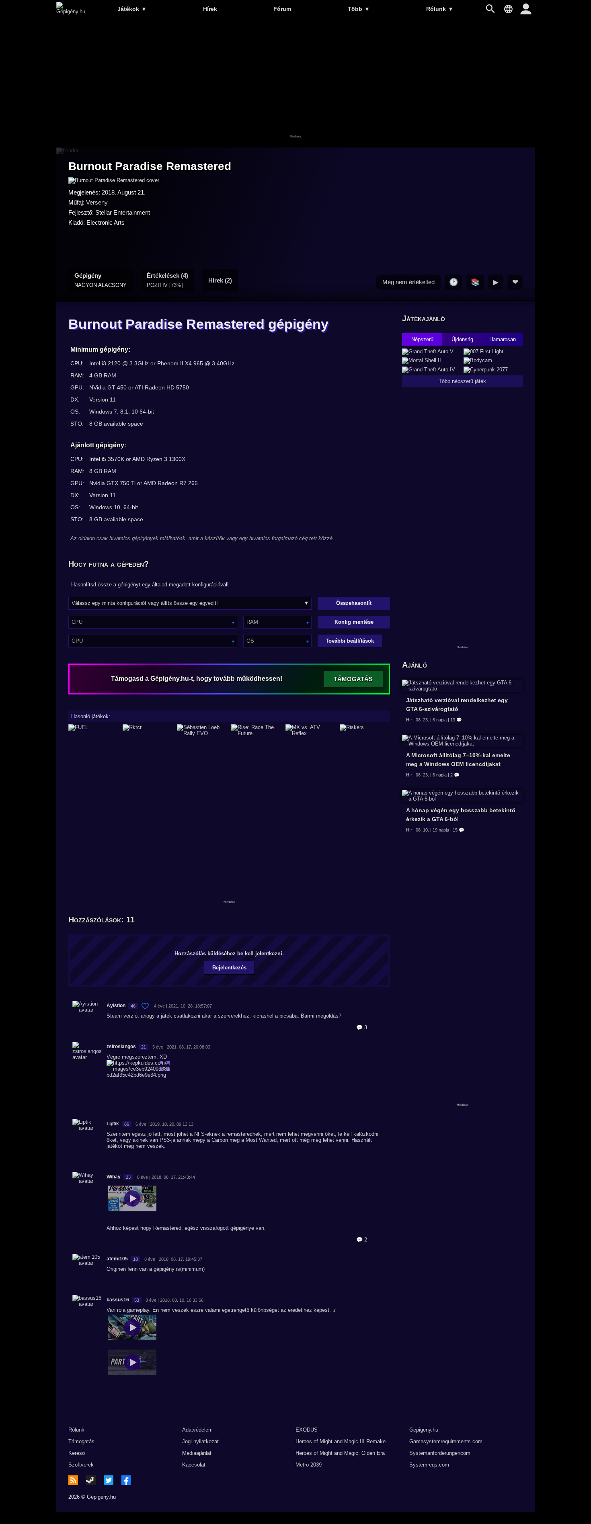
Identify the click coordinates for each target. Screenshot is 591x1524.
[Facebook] (126, 1480)
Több (359, 9)
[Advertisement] (295, 83)
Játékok (132, 9)
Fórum (282, 9)
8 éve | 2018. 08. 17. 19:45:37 (173, 1259)
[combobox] (152, 622)
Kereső (76, 1453)
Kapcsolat (193, 1465)
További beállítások (350, 641)
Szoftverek (81, 1465)
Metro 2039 (309, 1465)
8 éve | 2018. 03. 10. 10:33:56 (174, 1300)
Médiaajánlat (196, 1453)
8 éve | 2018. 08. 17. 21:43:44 (166, 1177)
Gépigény (100, 280)
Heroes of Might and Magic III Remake (341, 1441)
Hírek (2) (220, 280)
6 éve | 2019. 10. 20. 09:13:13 (164, 1124)
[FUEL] (93, 730)
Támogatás (81, 1441)
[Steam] (91, 1480)
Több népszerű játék (462, 381)
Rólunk (440, 9)
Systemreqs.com (429, 1465)
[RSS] (73, 1480)
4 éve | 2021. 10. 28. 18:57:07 (183, 1006)
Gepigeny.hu (423, 1430)
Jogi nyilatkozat (200, 1441)
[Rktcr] (148, 730)
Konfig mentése (353, 622)
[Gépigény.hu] (70, 11)
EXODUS (307, 1430)
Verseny (97, 202)
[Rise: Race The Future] (256, 730)
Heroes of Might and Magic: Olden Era (340, 1453)
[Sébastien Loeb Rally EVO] (202, 730)
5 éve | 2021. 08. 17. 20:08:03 (181, 1047)
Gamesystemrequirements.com (445, 1441)
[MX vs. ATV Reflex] (310, 730)
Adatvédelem (197, 1430)
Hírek (210, 9)
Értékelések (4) (167, 280)
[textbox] (153, 622)
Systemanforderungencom (439, 1453)
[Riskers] (365, 730)
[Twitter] (108, 1480)
